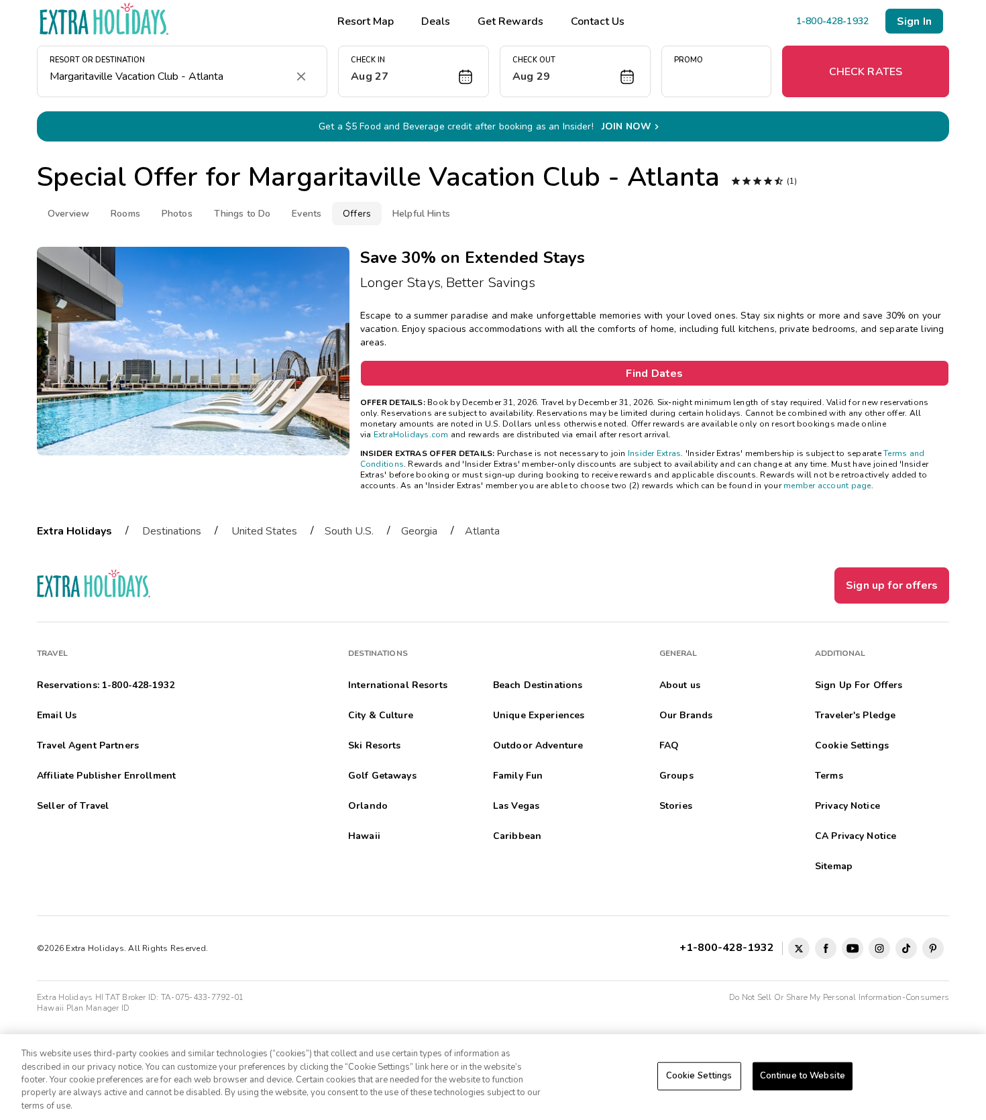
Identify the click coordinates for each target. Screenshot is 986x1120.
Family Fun (518, 775)
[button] (413, 71)
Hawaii (364, 836)
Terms (829, 775)
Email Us (56, 715)
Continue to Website (802, 1076)
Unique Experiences (539, 715)
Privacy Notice (847, 805)
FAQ (669, 745)
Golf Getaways (382, 775)
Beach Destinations (538, 685)
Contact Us (597, 21)
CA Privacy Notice (855, 836)
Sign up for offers (892, 585)
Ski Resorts (374, 745)
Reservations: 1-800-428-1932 (105, 685)
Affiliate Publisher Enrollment (106, 775)
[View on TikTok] (906, 948)
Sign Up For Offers (859, 685)
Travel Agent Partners (88, 745)
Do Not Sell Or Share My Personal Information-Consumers (839, 997)
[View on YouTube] (852, 948)
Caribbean (517, 836)
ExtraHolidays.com (411, 434)
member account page (827, 485)
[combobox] (169, 76)
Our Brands (685, 715)
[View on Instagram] (879, 948)
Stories (675, 805)
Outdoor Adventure (538, 745)
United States (264, 531)
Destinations (171, 531)
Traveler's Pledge (855, 715)
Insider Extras (654, 453)
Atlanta (482, 531)
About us (679, 685)
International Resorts (397, 685)
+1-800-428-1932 (729, 947)
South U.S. (349, 531)
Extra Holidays (74, 531)
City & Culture (380, 715)
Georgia (419, 531)
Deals (435, 21)
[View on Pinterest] (933, 948)
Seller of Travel (73, 805)
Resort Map (365, 21)
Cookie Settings (699, 1076)
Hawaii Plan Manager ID (83, 1008)
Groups (676, 775)
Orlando (368, 805)
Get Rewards (510, 21)
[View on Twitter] (799, 948)
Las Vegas (516, 805)
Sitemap (834, 866)
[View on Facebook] (825, 948)
